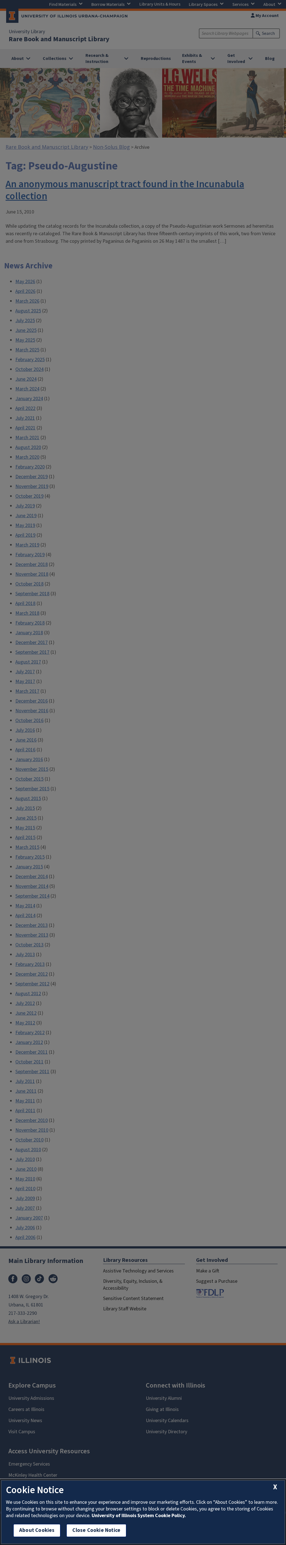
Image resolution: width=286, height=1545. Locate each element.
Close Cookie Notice (96, 1530)
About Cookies (36, 1530)
